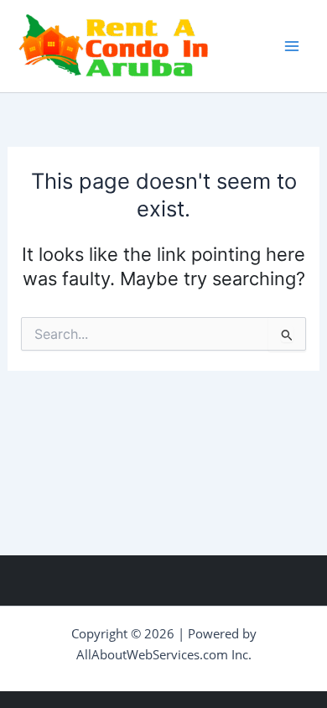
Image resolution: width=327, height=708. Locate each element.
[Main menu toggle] (291, 46)
